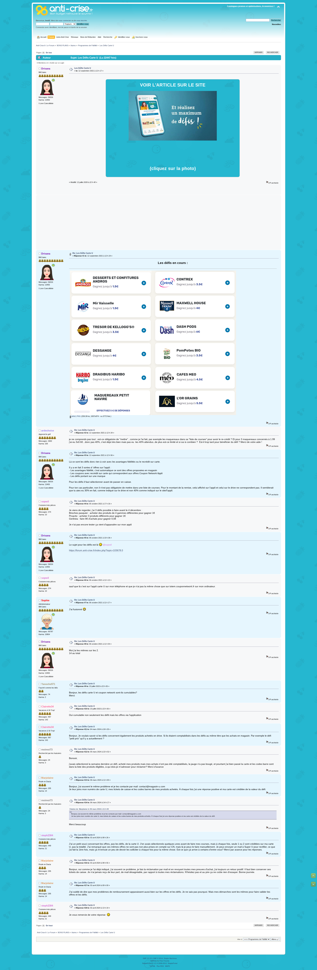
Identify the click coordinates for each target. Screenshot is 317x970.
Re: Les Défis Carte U (82, 253)
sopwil (45, 501)
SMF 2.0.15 (147, 958)
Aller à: (240, 939)
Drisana (45, 68)
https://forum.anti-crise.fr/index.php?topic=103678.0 (96, 550)
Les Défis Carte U (82, 68)
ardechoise (47, 430)
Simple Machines (170, 958)
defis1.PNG (76, 416)
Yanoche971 (48, 684)
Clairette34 (47, 706)
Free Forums (164, 961)
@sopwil (107, 544)
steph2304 (47, 835)
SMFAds (153, 961)
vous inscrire (81, 20)
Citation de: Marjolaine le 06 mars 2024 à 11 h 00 (89, 809)
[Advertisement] (158, 222)
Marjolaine (47, 777)
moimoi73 (47, 749)
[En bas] (313, 884)
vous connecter (64, 20)
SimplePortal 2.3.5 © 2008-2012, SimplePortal (159, 963)
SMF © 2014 (158, 958)
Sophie (45, 600)
